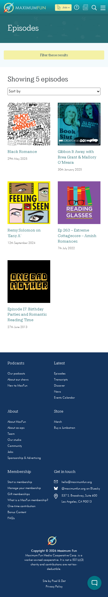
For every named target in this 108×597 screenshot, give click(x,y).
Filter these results (54, 55)
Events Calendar (64, 397)
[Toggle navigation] (103, 7)
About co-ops (16, 427)
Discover (59, 385)
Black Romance (22, 151)
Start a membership (20, 482)
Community (15, 446)
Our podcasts (16, 373)
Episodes (60, 373)
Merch (58, 421)
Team (11, 434)
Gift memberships (19, 494)
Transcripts (61, 379)
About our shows (18, 379)
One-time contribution (21, 506)
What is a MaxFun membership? (28, 500)
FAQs (11, 518)
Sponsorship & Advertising (24, 458)
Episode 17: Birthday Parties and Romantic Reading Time (27, 314)
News (57, 391)
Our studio (14, 440)
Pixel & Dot (59, 581)
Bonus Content (17, 512)
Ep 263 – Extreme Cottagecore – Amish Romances (77, 235)
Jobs (10, 452)
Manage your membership (24, 488)
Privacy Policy (54, 586)
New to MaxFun (17, 385)
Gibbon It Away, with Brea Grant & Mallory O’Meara (77, 157)
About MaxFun (17, 421)
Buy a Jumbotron (64, 427)
